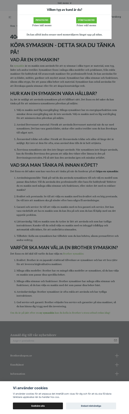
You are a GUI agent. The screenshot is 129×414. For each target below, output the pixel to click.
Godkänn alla (38, 406)
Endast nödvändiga (91, 406)
